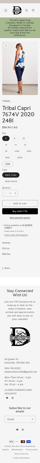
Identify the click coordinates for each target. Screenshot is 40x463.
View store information (16, 235)
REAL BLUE (12, 182)
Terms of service (21, 454)
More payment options (20, 218)
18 (7, 152)
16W (30, 152)
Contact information (21, 458)
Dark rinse (10, 175)
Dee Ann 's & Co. (18, 446)
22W (8, 164)
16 (26, 145)
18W (9, 158)
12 (7, 145)
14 (17, 145)
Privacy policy (32, 450)
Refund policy (17, 450)
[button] (6, 10)
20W (21, 158)
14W (18, 152)
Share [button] (7, 268)
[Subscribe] (32, 419)
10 (25, 139)
